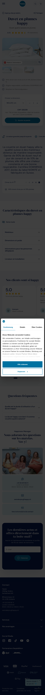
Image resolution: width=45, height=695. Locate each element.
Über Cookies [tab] (37, 327)
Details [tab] (22, 327)
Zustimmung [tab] (8, 327)
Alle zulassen (22, 364)
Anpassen (21, 371)
